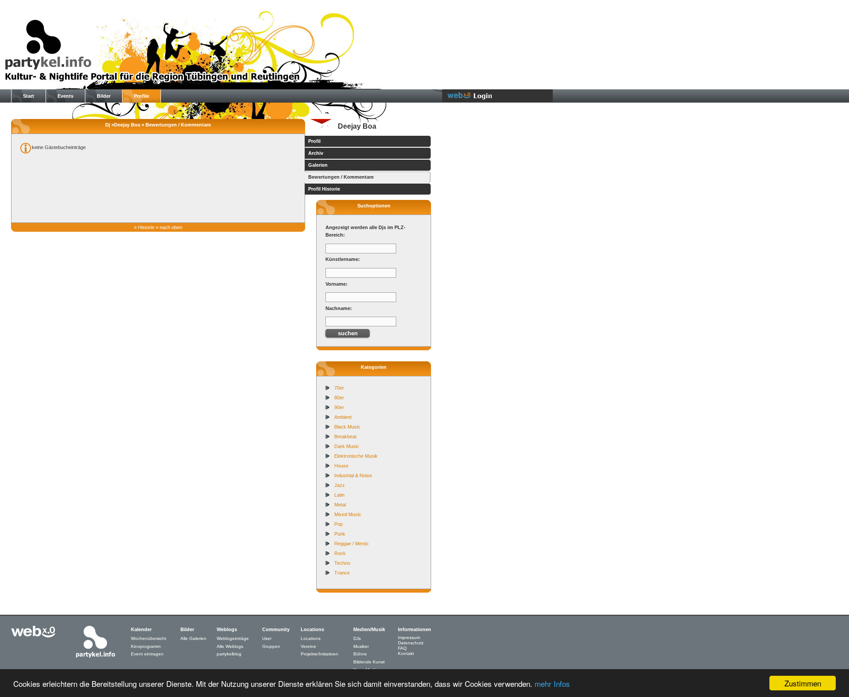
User (267, 638)
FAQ (402, 648)
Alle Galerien (193, 638)
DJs (357, 638)
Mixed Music (347, 514)
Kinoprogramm (146, 646)
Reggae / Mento (351, 543)
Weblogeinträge (233, 638)
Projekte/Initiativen (319, 653)
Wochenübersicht (148, 638)
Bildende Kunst (369, 661)
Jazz (339, 485)
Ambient (343, 417)
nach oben (171, 227)
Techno (342, 563)
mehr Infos (552, 683)
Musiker (361, 646)
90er (339, 407)
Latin (339, 495)
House (341, 465)
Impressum (409, 637)
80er (339, 397)
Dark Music (346, 446)
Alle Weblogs (230, 646)
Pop (338, 524)
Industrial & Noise (353, 475)
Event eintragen (147, 653)
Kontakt (406, 653)
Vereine (308, 646)
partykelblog (229, 653)
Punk (339, 533)
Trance (342, 572)
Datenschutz (411, 642)
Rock (340, 553)
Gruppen (271, 646)
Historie (146, 227)
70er (339, 388)
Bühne (360, 653)
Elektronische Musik (356, 456)
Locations (311, 638)
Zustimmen (802, 683)
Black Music (347, 426)
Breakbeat (345, 436)
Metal (340, 504)
